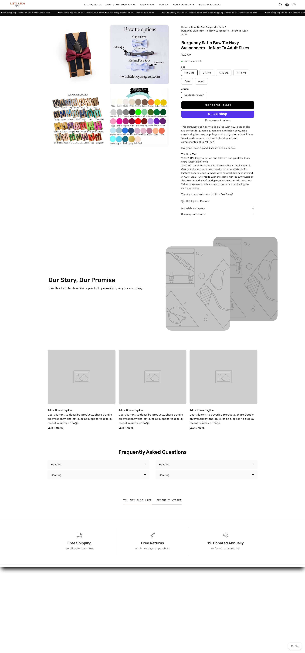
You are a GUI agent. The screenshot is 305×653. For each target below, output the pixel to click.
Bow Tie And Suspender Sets (207, 27)
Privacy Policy (175, 616)
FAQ (169, 595)
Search (171, 579)
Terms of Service (177, 622)
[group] (152, 390)
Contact (171, 590)
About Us (172, 584)
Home (184, 27)
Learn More (55, 428)
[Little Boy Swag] (17, 4)
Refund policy (175, 627)
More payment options (217, 120)
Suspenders (142, 594)
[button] (120, 5)
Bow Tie (139, 600)
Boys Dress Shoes (146, 611)
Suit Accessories (144, 605)
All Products (142, 579)
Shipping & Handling (179, 611)
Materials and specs (193, 208)
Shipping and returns (193, 214)
